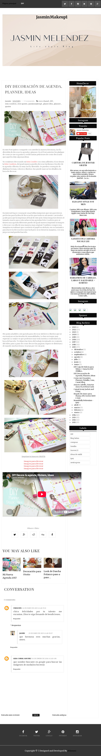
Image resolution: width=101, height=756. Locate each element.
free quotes (22, 104)
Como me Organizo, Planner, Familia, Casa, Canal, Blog (84, 380)
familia (73, 446)
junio (76, 362)
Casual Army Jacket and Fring (84, 390)
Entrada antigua (59, 715)
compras (74, 442)
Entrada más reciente (10, 715)
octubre (77, 352)
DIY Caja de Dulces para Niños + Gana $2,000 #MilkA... (84, 369)
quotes (8, 106)
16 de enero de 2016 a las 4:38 (44, 658)
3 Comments (29, 101)
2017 (74, 342)
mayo (76, 364)
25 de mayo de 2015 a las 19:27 (41, 633)
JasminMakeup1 (51, 17)
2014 (74, 415)
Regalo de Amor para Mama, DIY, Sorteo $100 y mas (84, 396)
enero (76, 412)
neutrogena (75, 463)
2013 (74, 417)
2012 (74, 420)
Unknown (17, 608)
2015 (74, 347)
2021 (74, 332)
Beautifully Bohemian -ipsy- (83, 401)
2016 (74, 344)
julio (76, 359)
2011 (74, 422)
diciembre (78, 349)
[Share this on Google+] (24, 535)
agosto (77, 357)
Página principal (9, 3)
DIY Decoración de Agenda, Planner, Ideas (84, 374)
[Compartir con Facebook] (52, 535)
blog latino (74, 438)
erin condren (11, 104)
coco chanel (43, 101)
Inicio (36, 715)
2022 (74, 329)
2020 (74, 334)
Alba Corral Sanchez (22, 658)
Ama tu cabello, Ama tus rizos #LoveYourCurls (84, 386)
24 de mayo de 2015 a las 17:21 (34, 608)
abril (76, 405)
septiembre (79, 354)
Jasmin (22, 633)
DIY (22, 3)
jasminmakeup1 (35, 104)
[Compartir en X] (14, 535)
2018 (74, 339)
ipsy (72, 458)
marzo (77, 407)
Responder (16, 619)
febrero (77, 410)
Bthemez (71, 750)
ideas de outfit (76, 454)
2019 (74, 337)
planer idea (48, 104)
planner (57, 104)
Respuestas (16, 625)
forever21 (74, 450)
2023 (74, 327)
